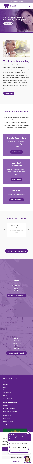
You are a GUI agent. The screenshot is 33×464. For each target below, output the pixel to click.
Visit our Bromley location (16, 353)
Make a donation (16, 200)
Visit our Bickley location (16, 295)
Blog (4, 387)
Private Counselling (9, 408)
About (5, 382)
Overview (6, 406)
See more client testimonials (16, 251)
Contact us (6, 419)
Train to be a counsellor (17, 1)
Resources (6, 390)
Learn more (9, 93)
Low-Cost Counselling (10, 411)
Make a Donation (8, 421)
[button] (4, 229)
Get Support (7, 23)
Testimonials (7, 393)
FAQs (5, 395)
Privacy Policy (7, 398)
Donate (5, 385)
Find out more (16, 152)
